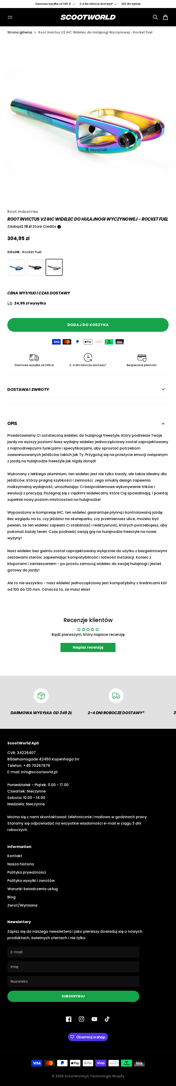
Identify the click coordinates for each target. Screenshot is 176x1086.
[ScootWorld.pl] (88, 17)
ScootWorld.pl (76, 1076)
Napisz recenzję (88, 647)
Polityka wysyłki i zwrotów (31, 880)
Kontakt (14, 855)
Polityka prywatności (26, 872)
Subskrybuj (73, 996)
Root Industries (22, 211)
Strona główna (19, 32)
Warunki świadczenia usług (32, 888)
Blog (11, 897)
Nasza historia (20, 864)
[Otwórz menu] (10, 17)
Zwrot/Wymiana (22, 905)
